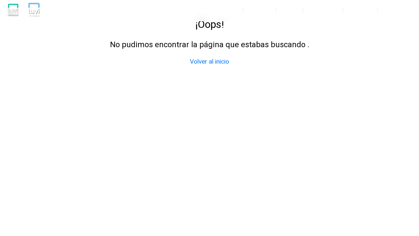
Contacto (360, 10)
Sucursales (397, 10)
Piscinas (260, 10)
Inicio (230, 10)
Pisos (289, 10)
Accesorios (323, 10)
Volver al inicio (209, 61)
